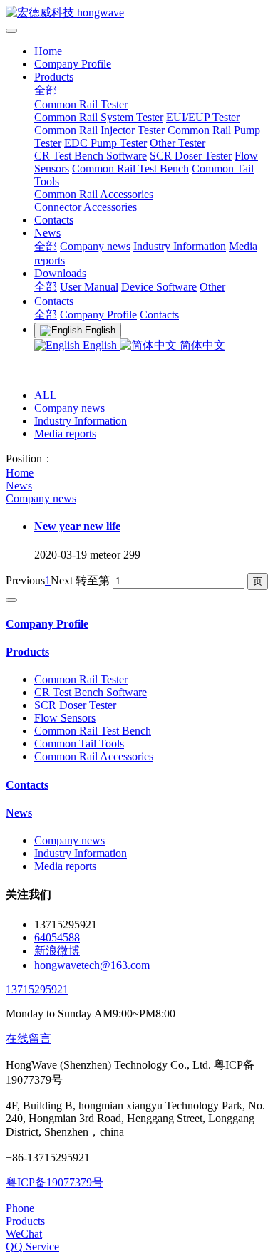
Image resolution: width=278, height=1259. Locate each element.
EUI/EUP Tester (203, 117)
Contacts (53, 220)
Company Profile (72, 64)
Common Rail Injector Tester (99, 130)
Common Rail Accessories (93, 194)
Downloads (60, 273)
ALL (45, 395)
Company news (95, 246)
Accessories (110, 207)
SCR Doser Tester (191, 156)
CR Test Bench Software (90, 156)
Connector (57, 207)
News (47, 233)
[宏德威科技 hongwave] (139, 13)
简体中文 (201, 345)
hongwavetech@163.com (92, 965)
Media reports (65, 434)
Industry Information (179, 246)
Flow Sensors (65, 718)
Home (48, 51)
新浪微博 (57, 951)
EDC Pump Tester (105, 143)
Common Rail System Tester (98, 117)
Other (212, 287)
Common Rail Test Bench (130, 168)
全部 (45, 90)
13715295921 (37, 989)
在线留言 (28, 1038)
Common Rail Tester (81, 104)
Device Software (159, 287)
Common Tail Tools (79, 743)
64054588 (57, 937)
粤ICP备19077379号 (54, 1182)
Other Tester (177, 143)
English (100, 345)
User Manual (89, 287)
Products (53, 77)
